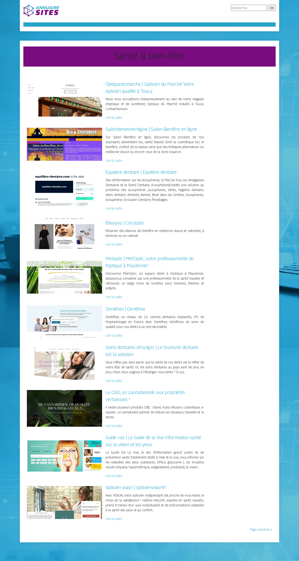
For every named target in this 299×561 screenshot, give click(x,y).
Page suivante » (261, 529)
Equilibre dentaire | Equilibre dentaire (141, 172)
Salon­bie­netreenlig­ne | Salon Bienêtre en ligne (151, 129)
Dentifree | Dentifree (125, 309)
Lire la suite (114, 117)
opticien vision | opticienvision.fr (136, 487)
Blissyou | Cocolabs (125, 223)
